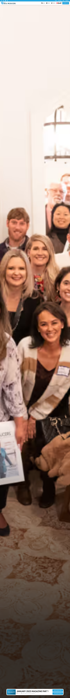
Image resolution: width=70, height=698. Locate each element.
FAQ (63, 0)
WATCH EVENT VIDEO (58, 690)
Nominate (59, 0)
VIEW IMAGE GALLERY (58, 693)
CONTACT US (65, 3)
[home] (8, 3)
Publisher (67, 0)
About (56, 0)
